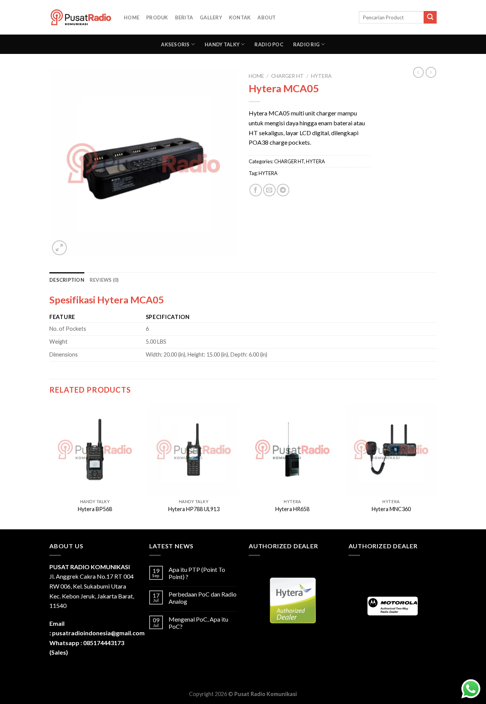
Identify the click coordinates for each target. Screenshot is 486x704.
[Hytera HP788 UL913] (193, 449)
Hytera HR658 (292, 509)
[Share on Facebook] (255, 190)
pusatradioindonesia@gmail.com (98, 632)
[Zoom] (59, 247)
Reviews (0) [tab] (104, 280)
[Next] (436, 465)
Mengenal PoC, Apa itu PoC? (198, 623)
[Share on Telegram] (283, 190)
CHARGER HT (287, 76)
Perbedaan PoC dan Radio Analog (203, 597)
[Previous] (49, 465)
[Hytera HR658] (292, 449)
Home (256, 76)
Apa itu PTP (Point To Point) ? (197, 573)
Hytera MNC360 (391, 509)
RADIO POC (268, 44)
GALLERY (211, 17)
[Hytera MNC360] (391, 449)
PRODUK (157, 17)
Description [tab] (66, 280)
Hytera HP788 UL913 (193, 509)
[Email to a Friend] (269, 190)
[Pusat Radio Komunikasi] (80, 17)
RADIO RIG (306, 44)
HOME (131, 17)
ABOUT (266, 17)
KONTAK (240, 17)
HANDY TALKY (222, 44)
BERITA (184, 17)
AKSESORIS (175, 44)
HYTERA (321, 76)
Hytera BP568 (95, 509)
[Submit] (430, 17)
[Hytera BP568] (94, 449)
